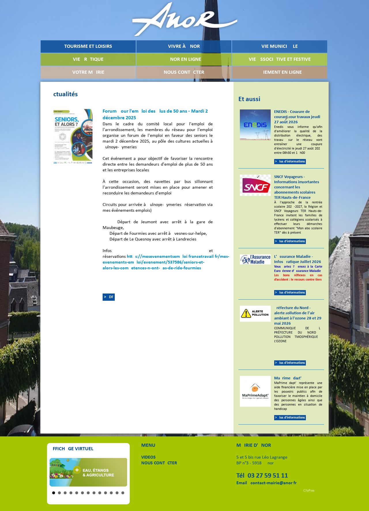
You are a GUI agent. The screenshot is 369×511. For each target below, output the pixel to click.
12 (117, 492)
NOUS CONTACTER (184, 72)
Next (119, 472)
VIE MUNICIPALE (279, 46)
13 (122, 492)
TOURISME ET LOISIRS (88, 46)
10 (105, 492)
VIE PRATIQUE (88, 59)
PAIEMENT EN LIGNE (279, 72)
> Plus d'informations (290, 161)
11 (111, 492)
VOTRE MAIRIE (88, 72)
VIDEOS (148, 457)
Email (241, 483)
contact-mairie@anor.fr (274, 483)
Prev (57, 472)
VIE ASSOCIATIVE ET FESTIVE (280, 59)
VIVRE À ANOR (184, 46)
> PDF (108, 297)
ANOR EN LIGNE (184, 59)
